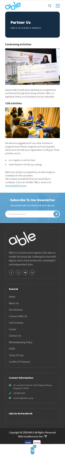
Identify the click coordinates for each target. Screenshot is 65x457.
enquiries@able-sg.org (15, 185)
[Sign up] (56, 214)
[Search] (49, 5)
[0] (32, 450)
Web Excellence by (31, 436)
